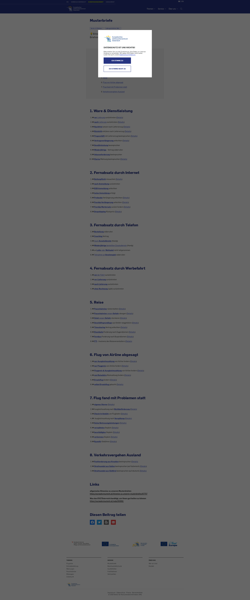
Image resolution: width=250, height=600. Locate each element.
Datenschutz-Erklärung (127, 55)
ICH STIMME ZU (117, 61)
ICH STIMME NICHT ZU (117, 69)
